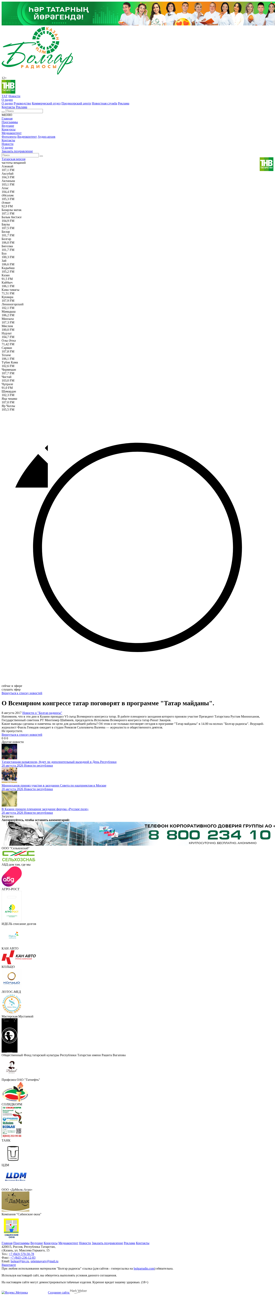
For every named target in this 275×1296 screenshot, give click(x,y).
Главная (7, 118)
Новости (14, 96)
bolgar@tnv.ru (20, 1261)
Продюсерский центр (76, 103)
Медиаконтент (12, 133)
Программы (10, 122)
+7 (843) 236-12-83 (22, 1257)
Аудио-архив (46, 136)
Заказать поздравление (17, 151)
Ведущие (8, 125)
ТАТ (5, 96)
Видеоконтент (27, 136)
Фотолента (9, 136)
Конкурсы (9, 129)
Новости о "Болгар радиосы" (42, 713)
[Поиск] (3, 112)
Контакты (8, 107)
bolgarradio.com (144, 1268)
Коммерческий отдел (46, 103)
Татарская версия (13, 159)
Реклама (123, 103)
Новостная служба (104, 103)
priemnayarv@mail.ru (44, 1261)
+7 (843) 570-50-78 (21, 1254)
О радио (7, 99)
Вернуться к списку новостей (22, 693)
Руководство (22, 103)
